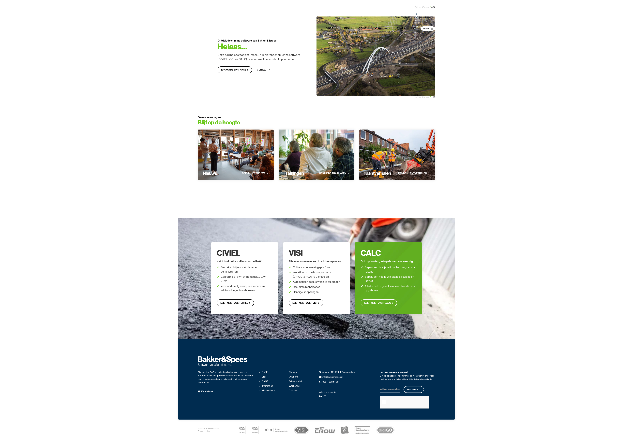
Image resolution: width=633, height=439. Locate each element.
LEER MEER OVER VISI (304, 302)
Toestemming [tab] (267, 203)
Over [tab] (366, 203)
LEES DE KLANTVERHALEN (412, 173)
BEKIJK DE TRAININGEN (332, 173)
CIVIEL (330, 28)
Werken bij (294, 386)
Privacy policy (204, 431)
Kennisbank (424, 14)
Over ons (381, 28)
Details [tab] (317, 203)
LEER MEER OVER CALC (377, 302)
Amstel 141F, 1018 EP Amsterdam (338, 372)
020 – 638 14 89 (402, 14)
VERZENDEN (412, 389)
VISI (347, 28)
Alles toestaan (364, 244)
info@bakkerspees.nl (332, 377)
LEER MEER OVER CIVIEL (234, 302)
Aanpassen (314, 244)
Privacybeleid (296, 381)
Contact (402, 28)
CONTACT (262, 69)
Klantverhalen (377, 173)
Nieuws (210, 173)
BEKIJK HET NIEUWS (253, 173)
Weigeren (269, 244)
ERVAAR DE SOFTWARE (233, 69)
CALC (363, 28)
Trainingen (294, 173)
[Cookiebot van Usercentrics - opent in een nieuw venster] (372, 192)
